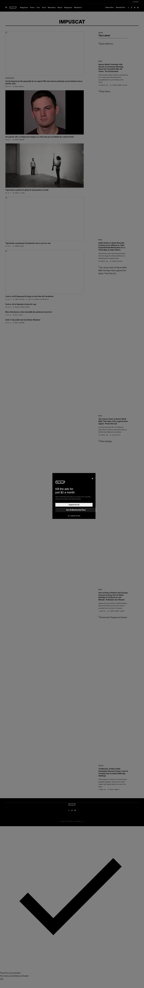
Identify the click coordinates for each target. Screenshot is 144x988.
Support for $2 (74, 505)
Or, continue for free (74, 516)
